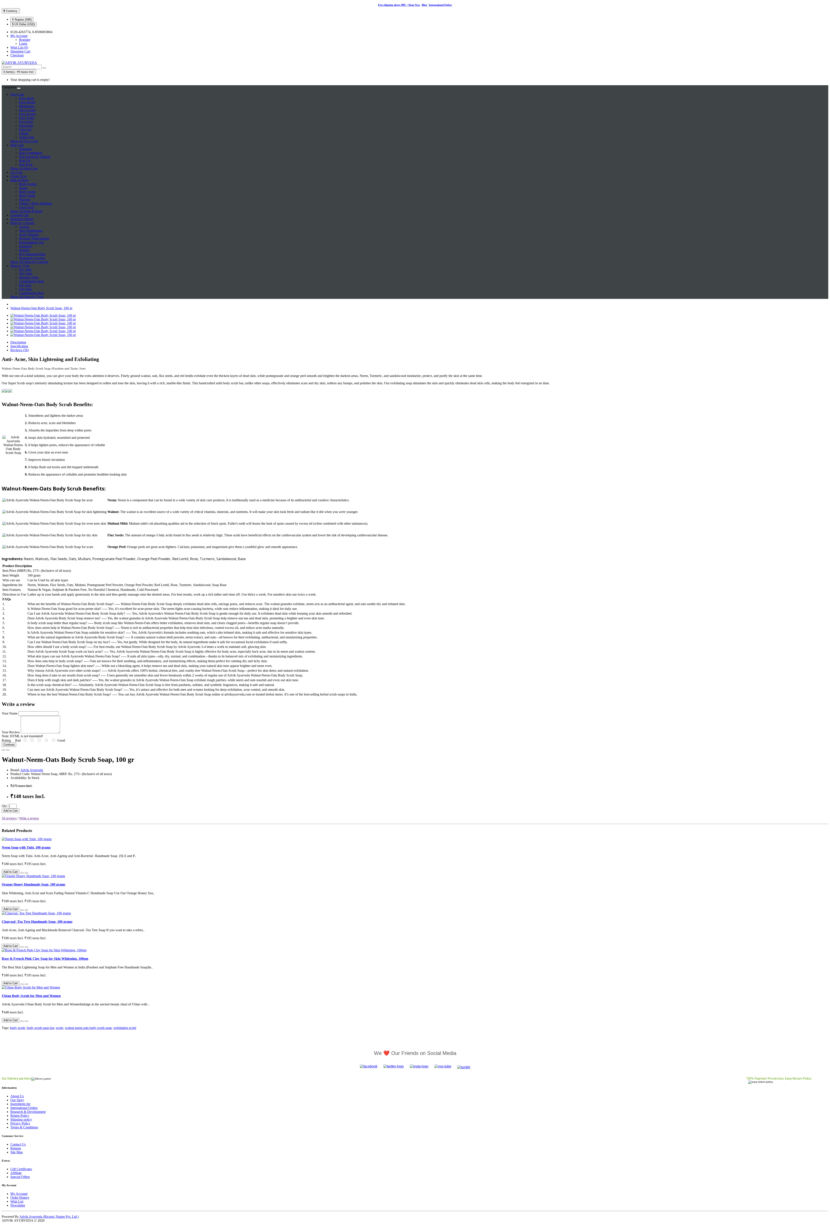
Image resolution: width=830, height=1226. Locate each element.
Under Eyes (18, 176)
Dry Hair (25, 285)
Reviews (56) (19, 350)
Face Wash (26, 98)
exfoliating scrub (124, 1028)
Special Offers (20, 1177)
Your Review (11, 732)
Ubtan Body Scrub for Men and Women (31, 996)
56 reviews (9, 818)
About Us (17, 1096)
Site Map (16, 1152)
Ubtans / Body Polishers (35, 203)
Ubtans (24, 133)
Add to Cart (10, 810)
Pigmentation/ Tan (31, 242)
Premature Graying (32, 258)
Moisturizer (27, 106)
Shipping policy (21, 1119)
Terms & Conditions (24, 1127)
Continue (8, 744)
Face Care (17, 94)
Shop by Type (20, 266)
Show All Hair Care (24, 168)
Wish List (16, 1201)
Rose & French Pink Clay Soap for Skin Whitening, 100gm (45, 958)
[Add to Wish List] (3, 750)
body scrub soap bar (40, 1028)
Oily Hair (25, 289)
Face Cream (27, 110)
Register (24, 40)
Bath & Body (19, 180)
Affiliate (16, 1173)
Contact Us (18, 1144)
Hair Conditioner (30, 153)
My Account (18, 1194)
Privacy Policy (20, 1123)
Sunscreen (26, 125)
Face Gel (25, 129)
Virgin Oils (26, 137)
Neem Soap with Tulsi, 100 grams (26, 847)
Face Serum (27, 102)
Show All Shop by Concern (29, 262)
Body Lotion (28, 184)
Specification (19, 346)
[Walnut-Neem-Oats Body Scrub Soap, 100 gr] (43, 315)
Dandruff (25, 246)
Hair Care (17, 145)
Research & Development (28, 1112)
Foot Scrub (26, 207)
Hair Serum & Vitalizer (35, 157)
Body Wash (27, 195)
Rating (6, 740)
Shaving (24, 199)
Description (18, 342)
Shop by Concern (22, 223)
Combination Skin (31, 281)
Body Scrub (27, 192)
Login (23, 43)
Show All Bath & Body (26, 211)
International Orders (440, 4)
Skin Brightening (30, 230)
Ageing (24, 227)
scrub (59, 1028)
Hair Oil (24, 160)
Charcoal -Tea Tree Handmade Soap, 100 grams (37, 921)
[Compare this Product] (8, 750)
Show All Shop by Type (26, 297)
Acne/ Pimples (29, 234)
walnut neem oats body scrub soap (88, 1028)
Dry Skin (25, 269)
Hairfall (24, 250)
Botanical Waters (22, 219)
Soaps (23, 188)
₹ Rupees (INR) (22, 19)
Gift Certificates (21, 1169)
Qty (4, 806)
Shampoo (25, 149)
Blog (424, 4)
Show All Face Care (24, 141)
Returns (15, 1148)
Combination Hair (31, 293)
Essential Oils (19, 215)
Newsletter (17, 1205)
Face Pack (26, 121)
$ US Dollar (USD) (23, 24)
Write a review (29, 818)
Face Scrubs (27, 114)
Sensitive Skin (28, 277)
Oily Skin (25, 273)
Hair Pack (26, 164)
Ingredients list (20, 1104)
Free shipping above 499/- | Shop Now (399, 4)
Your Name (10, 713)
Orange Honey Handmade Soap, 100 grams (33, 884)
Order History (19, 1197)
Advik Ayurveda (31, 770)
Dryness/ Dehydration (34, 238)
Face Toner (26, 118)
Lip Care (16, 172)
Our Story (17, 1100)
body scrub (17, 1028)
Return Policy (19, 1115)
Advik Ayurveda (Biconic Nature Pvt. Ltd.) (49, 1216)
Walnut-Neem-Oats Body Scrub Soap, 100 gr (41, 308)
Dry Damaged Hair (32, 254)
